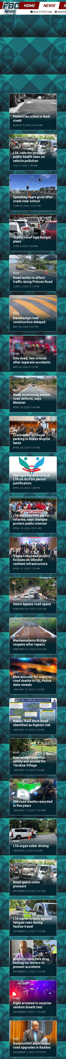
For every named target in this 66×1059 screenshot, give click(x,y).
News (49, 5)
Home (29, 5)
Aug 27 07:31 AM (42, 11)
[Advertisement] (33, 50)
